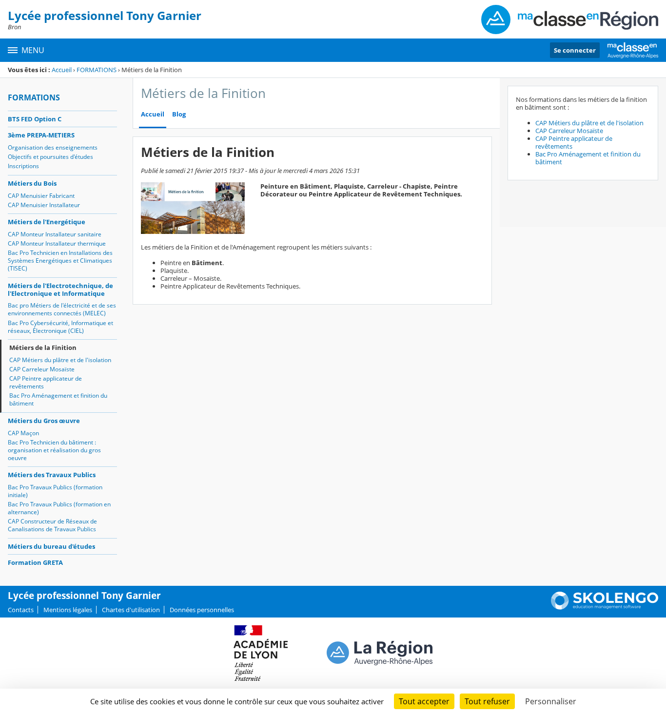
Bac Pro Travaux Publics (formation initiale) (55, 491)
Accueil (62, 69)
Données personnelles (202, 610)
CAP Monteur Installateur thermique (57, 243)
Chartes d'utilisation (131, 610)
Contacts (21, 610)
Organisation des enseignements (53, 147)
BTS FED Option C (34, 119)
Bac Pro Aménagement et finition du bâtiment (58, 399)
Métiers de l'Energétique (46, 221)
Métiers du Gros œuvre (44, 420)
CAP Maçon (23, 433)
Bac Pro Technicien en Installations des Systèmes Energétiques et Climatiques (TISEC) (60, 260)
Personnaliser (550, 701)
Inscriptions (23, 166)
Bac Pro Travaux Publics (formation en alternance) (59, 508)
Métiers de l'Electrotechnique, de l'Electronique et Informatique (60, 289)
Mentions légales (67, 610)
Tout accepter (424, 701)
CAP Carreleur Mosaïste (42, 369)
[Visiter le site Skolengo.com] (604, 607)
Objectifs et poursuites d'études (50, 157)
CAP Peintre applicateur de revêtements (45, 382)
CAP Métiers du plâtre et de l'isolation (60, 360)
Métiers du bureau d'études (51, 546)
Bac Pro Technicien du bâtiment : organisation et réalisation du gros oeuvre (54, 450)
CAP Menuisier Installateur (44, 205)
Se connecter (575, 50)
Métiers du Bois (32, 183)
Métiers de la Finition (43, 347)
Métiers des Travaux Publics (52, 474)
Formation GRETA (35, 562)
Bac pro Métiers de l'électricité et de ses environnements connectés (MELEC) (62, 309)
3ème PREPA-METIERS (41, 135)
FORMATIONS (97, 69)
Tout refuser (487, 701)
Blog (179, 114)
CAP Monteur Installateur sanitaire (54, 234)
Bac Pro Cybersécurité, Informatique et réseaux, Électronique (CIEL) (60, 327)
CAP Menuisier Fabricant (41, 196)
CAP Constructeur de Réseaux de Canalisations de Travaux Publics (52, 525)
